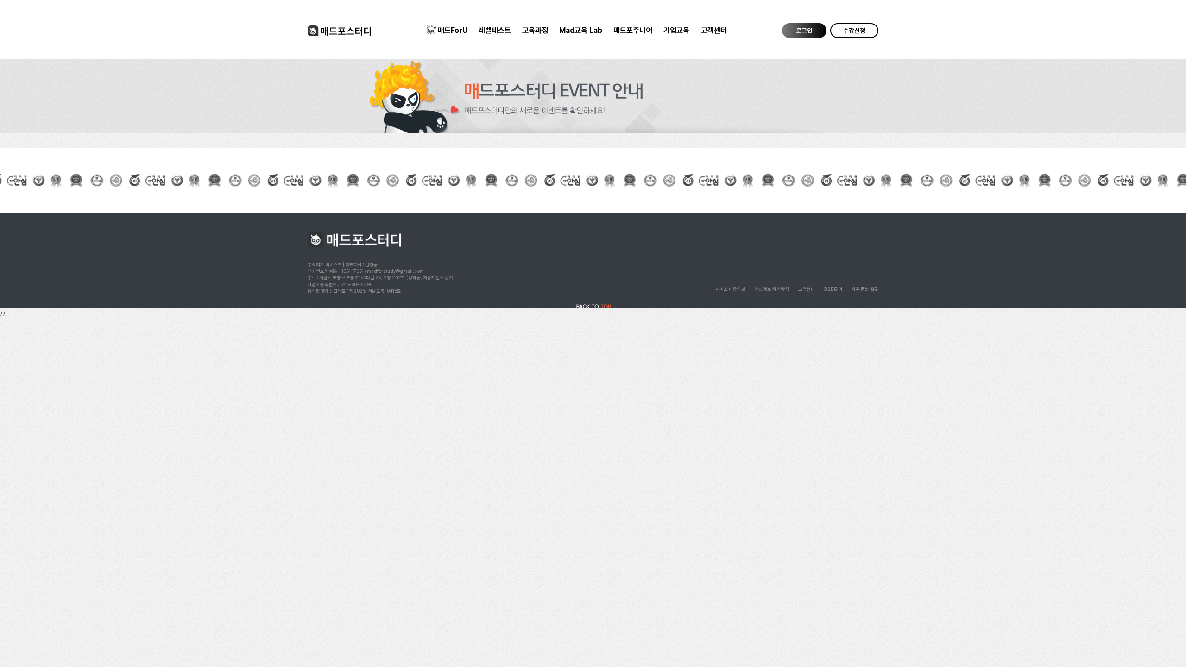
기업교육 (676, 30)
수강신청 (854, 30)
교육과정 (535, 30)
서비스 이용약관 (730, 289)
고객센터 (714, 30)
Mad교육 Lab (580, 30)
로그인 (804, 30)
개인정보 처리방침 (772, 289)
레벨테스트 (495, 30)
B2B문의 (833, 289)
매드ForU (452, 30)
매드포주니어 (632, 30)
